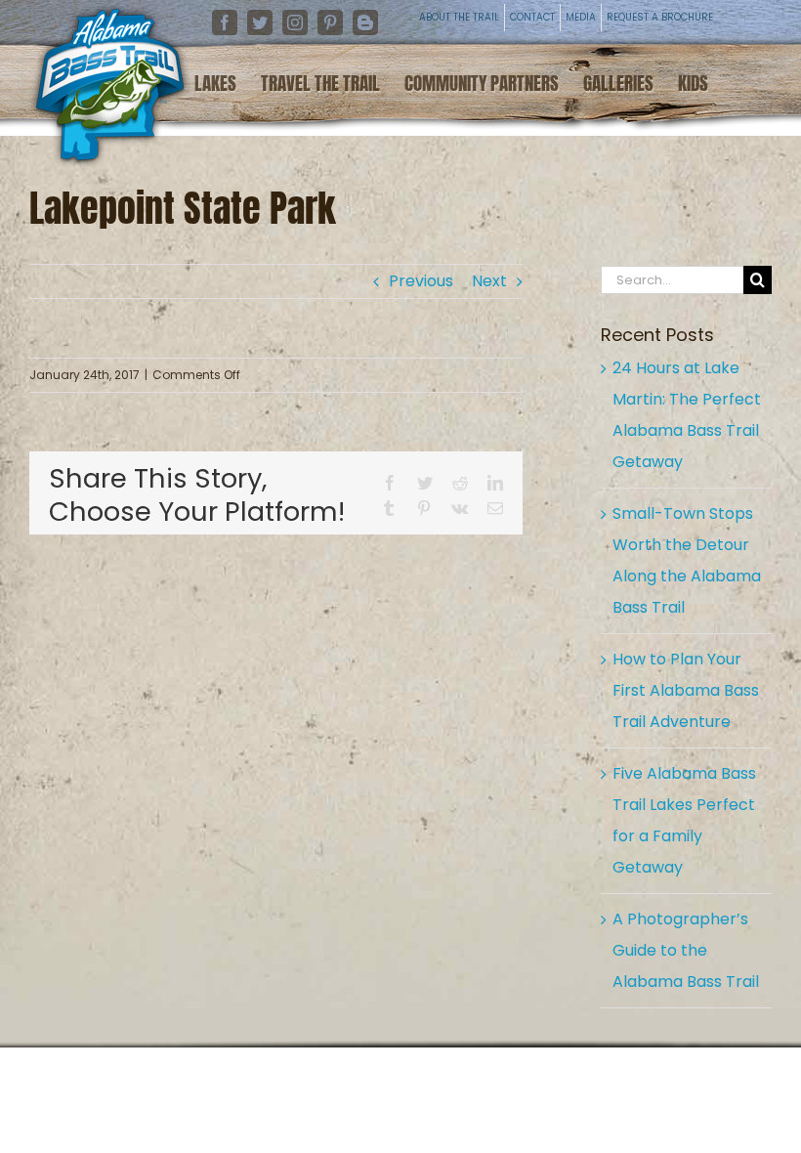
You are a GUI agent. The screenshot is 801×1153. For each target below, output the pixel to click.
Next (489, 281)
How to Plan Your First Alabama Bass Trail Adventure (685, 690)
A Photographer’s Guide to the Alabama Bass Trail (685, 950)
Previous (421, 281)
